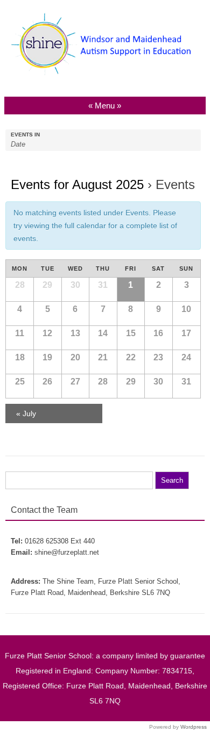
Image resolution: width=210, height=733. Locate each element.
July (26, 413)
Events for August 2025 (77, 184)
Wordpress (193, 727)
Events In (25, 134)
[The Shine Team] (105, 76)
